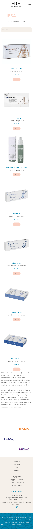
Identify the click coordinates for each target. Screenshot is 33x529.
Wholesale (17, 464)
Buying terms (17, 477)
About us (17, 461)
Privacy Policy (17, 486)
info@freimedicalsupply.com (16, 498)
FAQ (17, 467)
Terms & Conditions (17, 483)
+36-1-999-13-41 (16, 495)
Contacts (17, 470)
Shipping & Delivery (16, 480)
